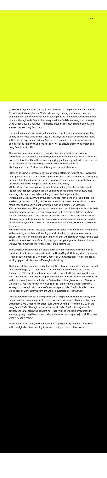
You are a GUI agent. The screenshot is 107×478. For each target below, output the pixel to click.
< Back (90, 18)
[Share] (96, 18)
